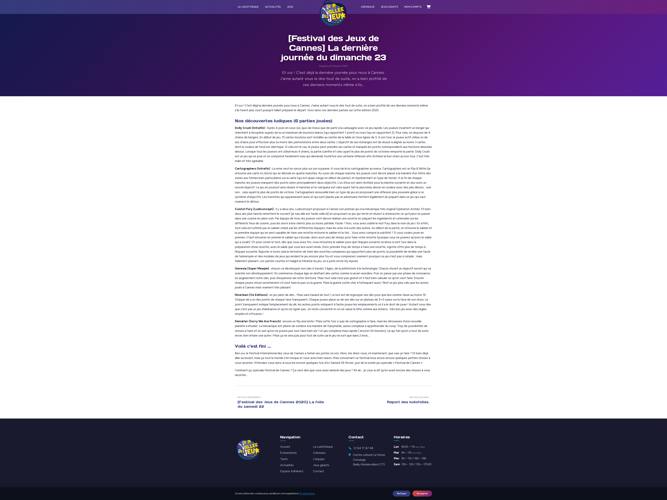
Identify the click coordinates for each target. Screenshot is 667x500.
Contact (318, 471)
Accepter (422, 493)
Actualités (273, 6)
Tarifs (284, 459)
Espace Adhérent (291, 471)
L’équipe (318, 459)
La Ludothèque (248, 6)
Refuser (401, 493)
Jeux (290, 6)
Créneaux (367, 6)
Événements (288, 452)
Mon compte (413, 6)
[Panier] (428, 6)
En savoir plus (307, 493)
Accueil (285, 446)
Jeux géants (389, 6)
